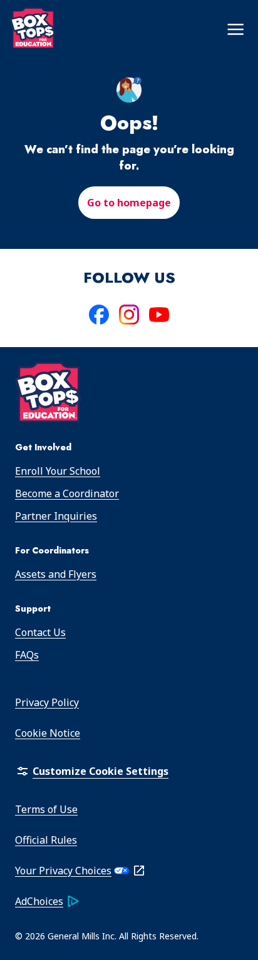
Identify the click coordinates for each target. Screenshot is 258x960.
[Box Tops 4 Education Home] (32, 28)
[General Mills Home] (48, 394)
